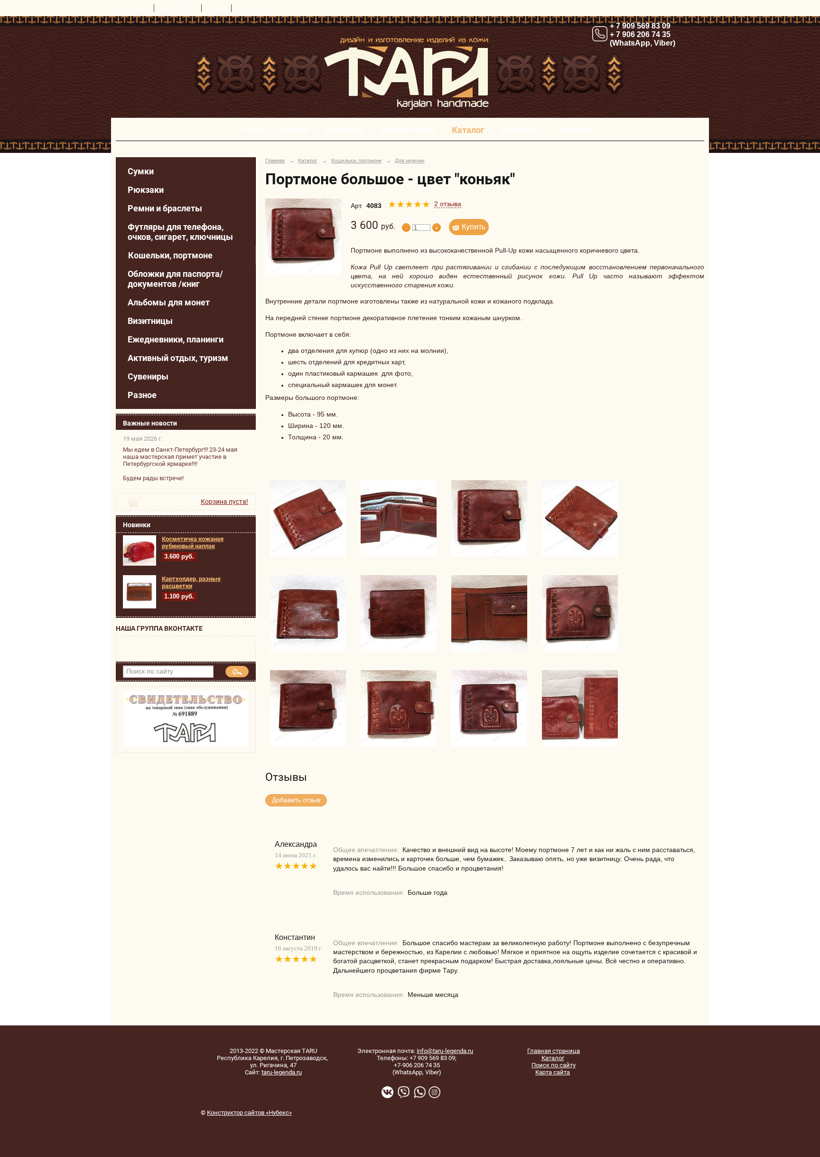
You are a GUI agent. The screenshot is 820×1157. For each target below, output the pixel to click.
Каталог (468, 130)
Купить (473, 227)
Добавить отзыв (296, 800)
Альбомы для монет (169, 302)
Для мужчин (409, 160)
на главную (135, 8)
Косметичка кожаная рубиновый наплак (193, 542)
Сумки (141, 171)
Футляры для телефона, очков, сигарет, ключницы (180, 232)
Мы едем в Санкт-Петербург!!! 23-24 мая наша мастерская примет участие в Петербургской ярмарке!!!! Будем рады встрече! (180, 464)
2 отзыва (447, 204)
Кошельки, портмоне (170, 255)
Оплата (294, 129)
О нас (252, 129)
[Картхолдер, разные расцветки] (139, 606)
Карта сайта (552, 1072)
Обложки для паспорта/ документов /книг (175, 279)
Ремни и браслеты (165, 208)
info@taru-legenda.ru (445, 1050)
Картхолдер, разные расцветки (191, 582)
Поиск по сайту (553, 1065)
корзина (216, 8)
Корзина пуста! (224, 501)
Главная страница (553, 1050)
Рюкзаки (146, 190)
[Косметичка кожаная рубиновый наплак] (139, 563)
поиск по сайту (177, 8)
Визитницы (150, 321)
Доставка (345, 129)
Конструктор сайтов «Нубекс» (249, 1112)
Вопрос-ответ (408, 129)
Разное (142, 395)
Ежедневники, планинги (176, 339)
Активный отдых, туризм (178, 358)
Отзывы (574, 129)
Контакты (521, 129)
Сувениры (148, 376)
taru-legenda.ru (281, 1072)
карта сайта (250, 8)
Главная (275, 160)
